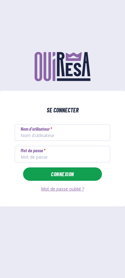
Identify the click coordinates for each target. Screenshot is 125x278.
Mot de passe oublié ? (62, 189)
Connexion (62, 174)
